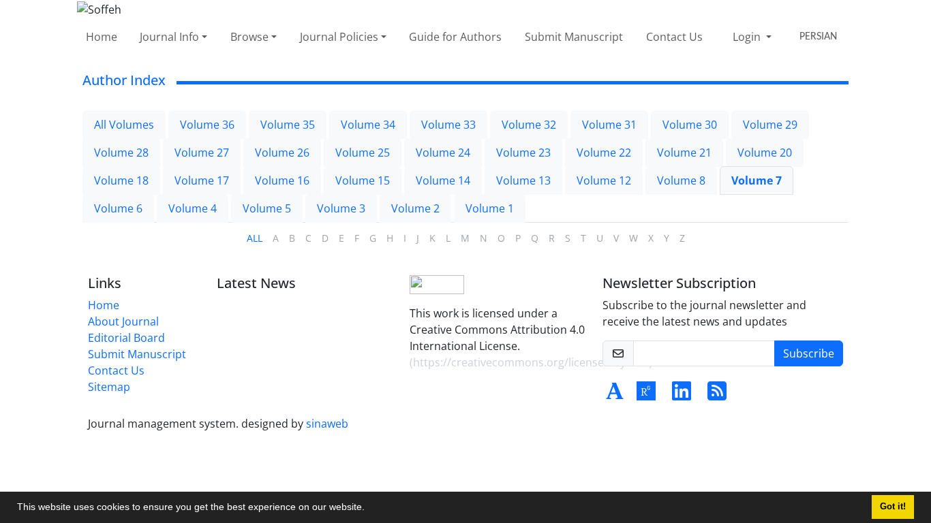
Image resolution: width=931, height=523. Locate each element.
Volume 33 (448, 124)
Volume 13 (523, 180)
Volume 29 (770, 124)
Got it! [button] (893, 506)
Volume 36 (207, 124)
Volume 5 (267, 208)
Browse (249, 36)
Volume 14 (443, 180)
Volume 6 (118, 208)
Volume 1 (490, 208)
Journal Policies (339, 36)
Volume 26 (282, 152)
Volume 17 (201, 180)
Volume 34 (368, 124)
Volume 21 (684, 152)
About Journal (123, 321)
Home (101, 36)
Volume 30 (689, 124)
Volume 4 (192, 208)
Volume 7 (756, 180)
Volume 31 (609, 124)
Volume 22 (604, 152)
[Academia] (614, 394)
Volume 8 (681, 180)
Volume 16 (282, 180)
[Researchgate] (646, 394)
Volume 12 (604, 180)
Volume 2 (415, 208)
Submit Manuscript (574, 36)
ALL (254, 238)
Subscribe (808, 353)
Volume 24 (443, 152)
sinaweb (327, 423)
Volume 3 (341, 208)
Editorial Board (126, 337)
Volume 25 (362, 152)
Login (748, 36)
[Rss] (717, 394)
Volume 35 (287, 124)
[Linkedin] (681, 394)
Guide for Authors (455, 36)
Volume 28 (121, 152)
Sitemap (109, 386)
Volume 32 (529, 124)
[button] (369, 509)
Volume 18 (121, 180)
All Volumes (124, 124)
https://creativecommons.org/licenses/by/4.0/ (531, 362)
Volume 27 (201, 152)
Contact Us (674, 36)
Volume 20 (764, 152)
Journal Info (169, 36)
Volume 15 (362, 180)
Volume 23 (523, 152)
